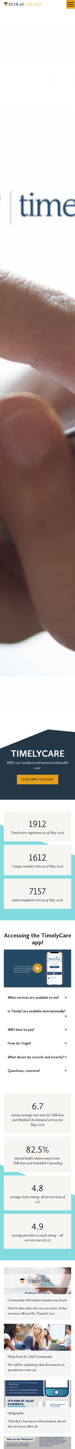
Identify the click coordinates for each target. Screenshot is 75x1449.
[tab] (37, 997)
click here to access (38, 779)
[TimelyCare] (37, 968)
